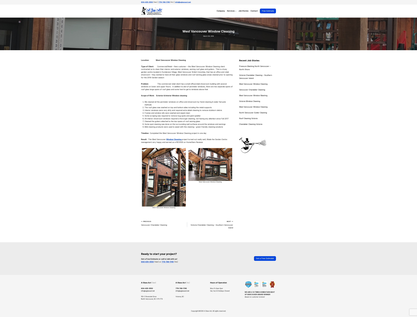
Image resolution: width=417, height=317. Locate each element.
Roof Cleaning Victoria (248, 118)
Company (221, 11)
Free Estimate (268, 11)
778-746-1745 (164, 2)
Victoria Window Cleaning (249, 101)
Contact (254, 11)
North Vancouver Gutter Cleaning (253, 113)
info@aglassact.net (183, 2)
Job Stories (243, 11)
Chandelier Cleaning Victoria (250, 124)
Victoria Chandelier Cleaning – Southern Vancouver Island (212, 225)
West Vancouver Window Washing (253, 95)
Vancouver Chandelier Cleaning (154, 223)
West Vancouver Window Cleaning (253, 84)
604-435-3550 (147, 2)
